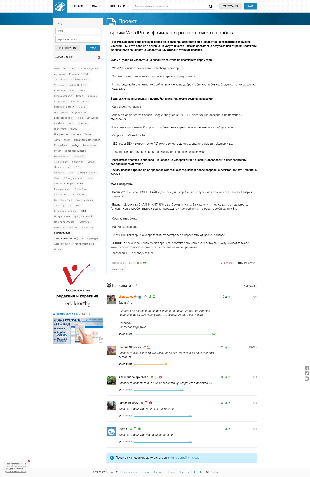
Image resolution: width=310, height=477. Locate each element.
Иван (133, 263)
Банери (171, 472)
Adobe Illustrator (78, 85)
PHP (82, 90)
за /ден (72, 314)
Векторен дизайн (87, 172)
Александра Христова (133, 377)
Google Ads (60, 101)
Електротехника (62, 189)
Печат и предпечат (64, 222)
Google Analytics (84, 200)
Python (57, 150)
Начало (77, 6)
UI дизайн (74, 205)
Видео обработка (63, 96)
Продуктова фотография (87, 140)
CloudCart (59, 172)
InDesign (92, 96)
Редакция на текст (64, 107)
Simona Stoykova (130, 347)
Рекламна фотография (66, 227)
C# (77, 167)
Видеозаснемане (63, 117)
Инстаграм (60, 128)
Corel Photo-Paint (63, 200)
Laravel (91, 161)
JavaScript (92, 117)
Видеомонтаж (79, 112)
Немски (82, 107)
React (57, 178)
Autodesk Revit (61, 194)
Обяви (96, 6)
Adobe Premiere (62, 243)
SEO (72, 68)
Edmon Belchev (128, 403)
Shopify (80, 96)
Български (59, 90)
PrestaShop (81, 189)
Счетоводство (61, 156)
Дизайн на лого (62, 167)
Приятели (184, 472)
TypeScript (59, 205)
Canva (88, 134)
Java (57, 140)
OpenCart (83, 123)
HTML (86, 74)
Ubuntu (58, 249)
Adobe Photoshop (80, 79)
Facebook (59, 123)
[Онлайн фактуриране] (78, 331)
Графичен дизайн (88, 68)
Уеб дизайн (60, 85)
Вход (250, 6)
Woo (71, 123)
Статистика (79, 194)
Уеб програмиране (84, 243)
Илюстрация (61, 112)
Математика (90, 145)
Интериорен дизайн (75, 150)
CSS (72, 90)
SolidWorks (78, 161)
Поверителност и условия (136, 472)
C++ (71, 172)
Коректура (92, 238)
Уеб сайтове (60, 79)
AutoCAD (74, 101)
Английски (59, 74)
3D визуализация (73, 178)
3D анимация (61, 161)
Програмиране (62, 216)
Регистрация (68, 48)
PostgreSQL (84, 222)
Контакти (117, 6)
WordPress (59, 68)
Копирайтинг (61, 145)
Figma (79, 117)
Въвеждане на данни (65, 211)
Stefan (123, 429)
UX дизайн (78, 156)
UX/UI (67, 140)
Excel (86, 101)
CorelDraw (87, 227)
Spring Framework (83, 216)
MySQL (73, 128)
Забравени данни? (64, 57)
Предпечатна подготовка (67, 134)
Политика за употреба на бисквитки (15, 470)
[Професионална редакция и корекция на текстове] (78, 285)
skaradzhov (126, 296)
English (214, 472)
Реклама (74, 74)
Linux (89, 178)
